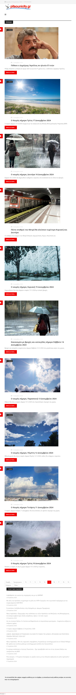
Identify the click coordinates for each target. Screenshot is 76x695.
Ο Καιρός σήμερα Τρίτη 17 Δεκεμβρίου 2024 (31, 120)
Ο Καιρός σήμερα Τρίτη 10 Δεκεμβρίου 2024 (31, 563)
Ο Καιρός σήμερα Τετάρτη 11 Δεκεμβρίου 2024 (32, 507)
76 (54, 582)
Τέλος (16, 585)
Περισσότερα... (10, 72)
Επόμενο (8, 585)
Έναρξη (8, 582)
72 (35, 582)
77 (59, 582)
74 (44, 582)
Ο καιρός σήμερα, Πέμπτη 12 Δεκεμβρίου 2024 (32, 453)
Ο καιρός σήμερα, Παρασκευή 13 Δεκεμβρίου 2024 (33, 398)
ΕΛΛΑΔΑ (10, 30)
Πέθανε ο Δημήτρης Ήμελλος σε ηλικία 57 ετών (32, 65)
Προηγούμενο (17, 582)
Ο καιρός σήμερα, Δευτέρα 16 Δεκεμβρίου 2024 (32, 174)
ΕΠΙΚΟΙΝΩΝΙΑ (27, 1)
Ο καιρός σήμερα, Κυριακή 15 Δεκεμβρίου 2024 (32, 287)
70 (25, 582)
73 (40, 582)
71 (30, 582)
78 (63, 582)
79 (68, 582)
